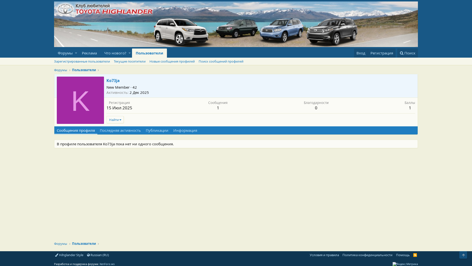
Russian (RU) (99, 255)
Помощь (403, 255)
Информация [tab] (185, 130)
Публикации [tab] (157, 130)
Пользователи (149, 52)
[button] (76, 53)
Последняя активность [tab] (120, 130)
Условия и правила (324, 255)
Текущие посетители (130, 61)
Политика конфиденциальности (367, 255)
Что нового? (115, 52)
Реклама (89, 52)
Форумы (65, 52)
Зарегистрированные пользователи (82, 61)
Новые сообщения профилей (172, 61)
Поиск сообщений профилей (221, 61)
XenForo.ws (107, 264)
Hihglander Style (70, 255)
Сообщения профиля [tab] (76, 130)
